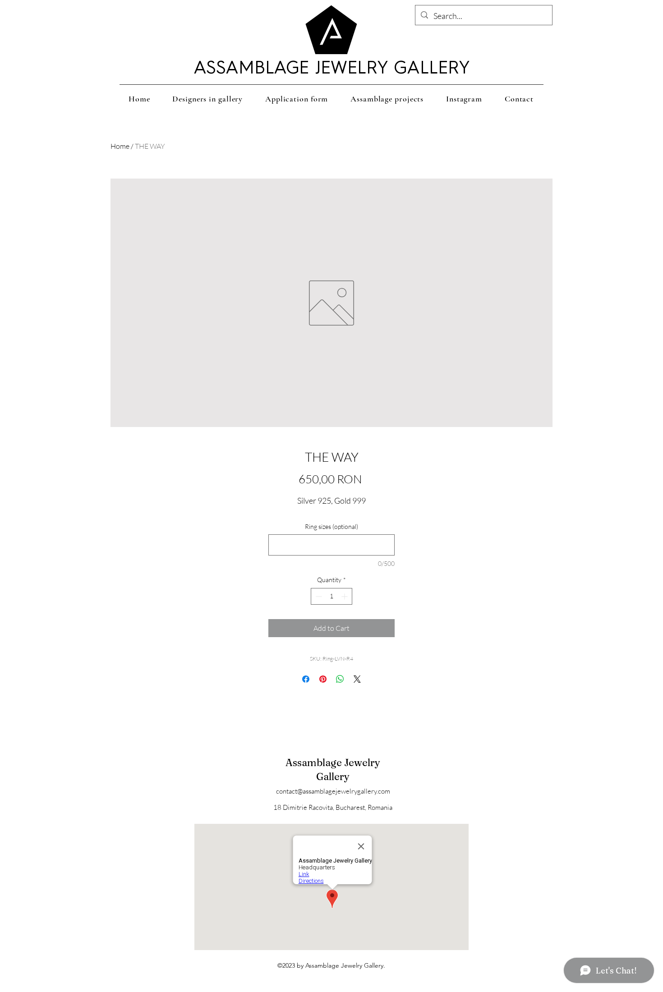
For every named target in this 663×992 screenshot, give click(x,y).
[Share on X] (357, 679)
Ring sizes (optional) (331, 526)
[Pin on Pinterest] (323, 679)
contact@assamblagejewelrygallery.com (333, 791)
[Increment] (345, 596)
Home (119, 146)
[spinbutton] (331, 596)
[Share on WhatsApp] (340, 679)
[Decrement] (317, 596)
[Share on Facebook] (305, 679)
